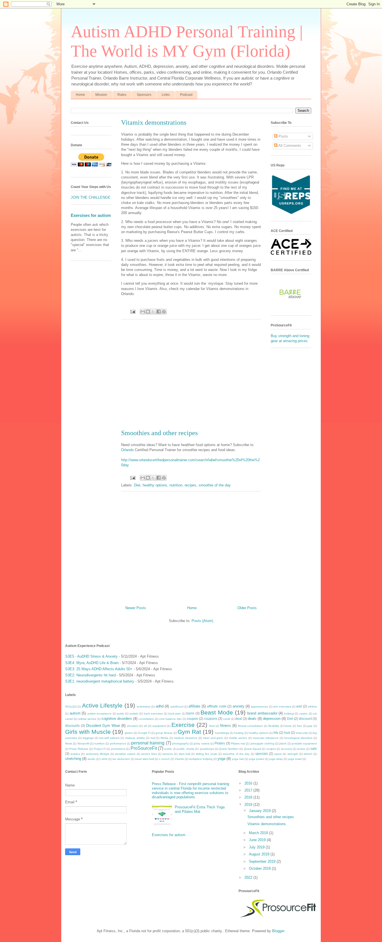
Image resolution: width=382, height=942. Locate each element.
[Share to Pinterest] (164, 311)
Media (164, 737)
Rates (121, 95)
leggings (88, 737)
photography (180, 743)
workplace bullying (201, 758)
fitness (225, 725)
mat (152, 737)
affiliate (194, 706)
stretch (308, 753)
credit (226, 718)
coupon (192, 718)
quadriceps (207, 748)
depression (271, 718)
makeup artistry (135, 737)
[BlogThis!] (148, 311)
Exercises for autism (91, 215)
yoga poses (256, 758)
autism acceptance (99, 713)
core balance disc (170, 718)
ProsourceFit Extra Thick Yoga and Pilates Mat (200, 809)
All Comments (289, 145)
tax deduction (121, 758)
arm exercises (282, 706)
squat (278, 753)
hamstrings (222, 732)
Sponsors (144, 95)
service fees (149, 753)
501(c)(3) (71, 706)
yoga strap (276, 758)
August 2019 (259, 854)
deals (252, 718)
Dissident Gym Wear (103, 725)
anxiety (238, 706)
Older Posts (247, 608)
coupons (210, 718)
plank (282, 743)
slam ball (184, 753)
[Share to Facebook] (158, 311)
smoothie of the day (215, 485)
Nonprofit (83, 743)
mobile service (238, 737)
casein (303, 713)
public (168, 748)
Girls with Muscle (88, 731)
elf (145, 725)
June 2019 (258, 840)
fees (212, 725)
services (167, 753)
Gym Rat (189, 731)
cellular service (87, 718)
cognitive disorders (117, 718)
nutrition (175, 485)
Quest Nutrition (228, 748)
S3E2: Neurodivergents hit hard (90, 675)
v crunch (164, 758)
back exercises (153, 713)
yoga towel (295, 758)
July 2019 (257, 847)
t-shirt (103, 758)
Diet (137, 485)
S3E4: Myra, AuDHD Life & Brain (92, 663)
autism (75, 713)
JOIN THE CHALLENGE (90, 197)
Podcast (186, 95)
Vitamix (179, 758)
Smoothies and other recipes (159, 433)
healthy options (155, 485)
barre (190, 713)
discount (305, 718)
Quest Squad (252, 748)
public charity (185, 748)
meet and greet (213, 737)
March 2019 (259, 833)
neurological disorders (298, 737)
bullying (289, 713)
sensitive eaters (125, 753)
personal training (147, 743)
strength (292, 753)
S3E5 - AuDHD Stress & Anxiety (91, 656)
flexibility (273, 725)
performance (118, 743)
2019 (248, 804)
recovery (286, 748)
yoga (221, 759)
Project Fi (100, 748)
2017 (248, 790)
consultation (146, 718)
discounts (72, 725)
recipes (190, 485)
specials (261, 753)
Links (166, 95)
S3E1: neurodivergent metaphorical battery (99, 681)
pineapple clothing (262, 743)
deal (238, 718)
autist (120, 713)
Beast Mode (217, 712)
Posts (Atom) (202, 621)
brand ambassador (262, 713)
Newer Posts (135, 608)
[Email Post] (132, 311)
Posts (282, 136)
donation (132, 725)
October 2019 (260, 868)
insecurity (302, 732)
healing (239, 732)
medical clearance (185, 737)
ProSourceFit (144, 748)
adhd (160, 706)
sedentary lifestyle (97, 753)
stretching (73, 759)
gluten (129, 732)
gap (309, 725)
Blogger (278, 931)
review (301, 748)
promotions (118, 748)
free (299, 725)
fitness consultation (250, 725)
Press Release (78, 748)
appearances (259, 706)
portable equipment (304, 743)
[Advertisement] (191, 374)
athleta (312, 706)
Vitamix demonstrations (153, 122)
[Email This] (142, 311)
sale (313, 748)
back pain (174, 713)
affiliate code (216, 706)
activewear (143, 706)
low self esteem (109, 737)
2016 (248, 783)
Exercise (183, 724)
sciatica (75, 753)
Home (80, 95)
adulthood (176, 706)
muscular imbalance (266, 737)
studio (91, 758)
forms (287, 725)
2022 (248, 877)
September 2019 (263, 861)
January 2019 (260, 811)
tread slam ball (144, 758)
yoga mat (238, 758)
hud (287, 732)
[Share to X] (153, 311)
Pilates (219, 743)
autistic (133, 713)
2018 (248, 797)
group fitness (163, 732)
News (68, 743)
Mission (101, 95)
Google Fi (144, 732)
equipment (159, 725)
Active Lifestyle (102, 705)
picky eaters (201, 743)
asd (299, 706)
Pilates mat (238, 743)
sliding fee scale (206, 753)
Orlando (127, 450)
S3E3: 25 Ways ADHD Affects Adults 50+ (99, 669)
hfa (275, 732)
